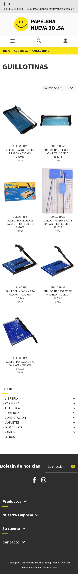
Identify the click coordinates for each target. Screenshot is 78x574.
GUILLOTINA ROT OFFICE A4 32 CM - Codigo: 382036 (20, 153)
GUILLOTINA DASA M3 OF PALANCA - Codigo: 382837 (57, 294)
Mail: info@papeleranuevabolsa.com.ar (50, 9)
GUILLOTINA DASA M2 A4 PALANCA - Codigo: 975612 (20, 294)
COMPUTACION (15, 418)
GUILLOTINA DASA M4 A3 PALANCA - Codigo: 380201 (20, 365)
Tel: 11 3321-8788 (12, 9)
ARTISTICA (12, 408)
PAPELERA (12, 403)
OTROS (10, 437)
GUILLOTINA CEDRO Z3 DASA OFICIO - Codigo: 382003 (20, 224)
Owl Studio (51, 567)
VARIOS (10, 432)
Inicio (7, 389)
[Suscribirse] (73, 466)
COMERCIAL (13, 413)
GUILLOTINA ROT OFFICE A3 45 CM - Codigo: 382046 (57, 153)
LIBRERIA (11, 398)
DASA (20, 160)
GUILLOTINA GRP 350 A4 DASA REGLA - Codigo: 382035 (58, 224)
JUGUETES (12, 422)
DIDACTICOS (13, 427)
